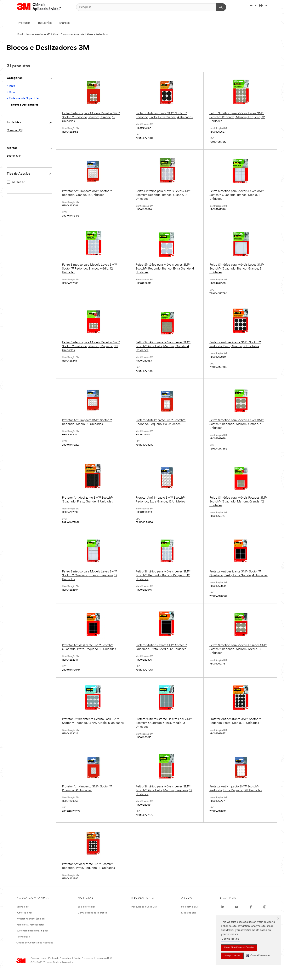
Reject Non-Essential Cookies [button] (239, 948)
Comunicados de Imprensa (92, 913)
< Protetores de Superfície (23, 98)
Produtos (24, 23)
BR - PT (254, 6)
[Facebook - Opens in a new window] (251, 907)
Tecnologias (23, 937)
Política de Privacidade (59, 958)
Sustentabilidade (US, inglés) (32, 931)
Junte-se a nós (24, 913)
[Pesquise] (221, 7)
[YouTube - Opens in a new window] (237, 907)
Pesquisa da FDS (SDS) (144, 907)
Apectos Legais (38, 958)
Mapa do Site (188, 913)
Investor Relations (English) (30, 919)
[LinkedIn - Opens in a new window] (223, 907)
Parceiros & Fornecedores (30, 925)
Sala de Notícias (86, 907)
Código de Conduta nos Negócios (34, 943)
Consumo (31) (15, 130)
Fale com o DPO (103, 958)
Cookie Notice (230, 938)
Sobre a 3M (22, 907)
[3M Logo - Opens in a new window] (39, 7)
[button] (258, 956)
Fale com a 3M (189, 907)
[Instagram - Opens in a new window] (265, 907)
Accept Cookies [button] (232, 956)
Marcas (64, 23)
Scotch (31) (13, 155)
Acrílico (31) (19, 182)
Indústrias (45, 23)
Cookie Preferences (83, 958)
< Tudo (11, 85)
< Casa (11, 92)
